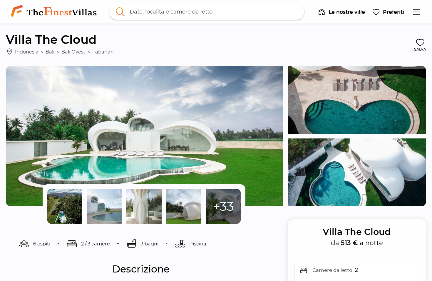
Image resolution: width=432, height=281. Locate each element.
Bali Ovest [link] (73, 52)
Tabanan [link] (103, 52)
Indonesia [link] (26, 52)
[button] (341, 11)
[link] (55, 12)
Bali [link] (50, 52)
